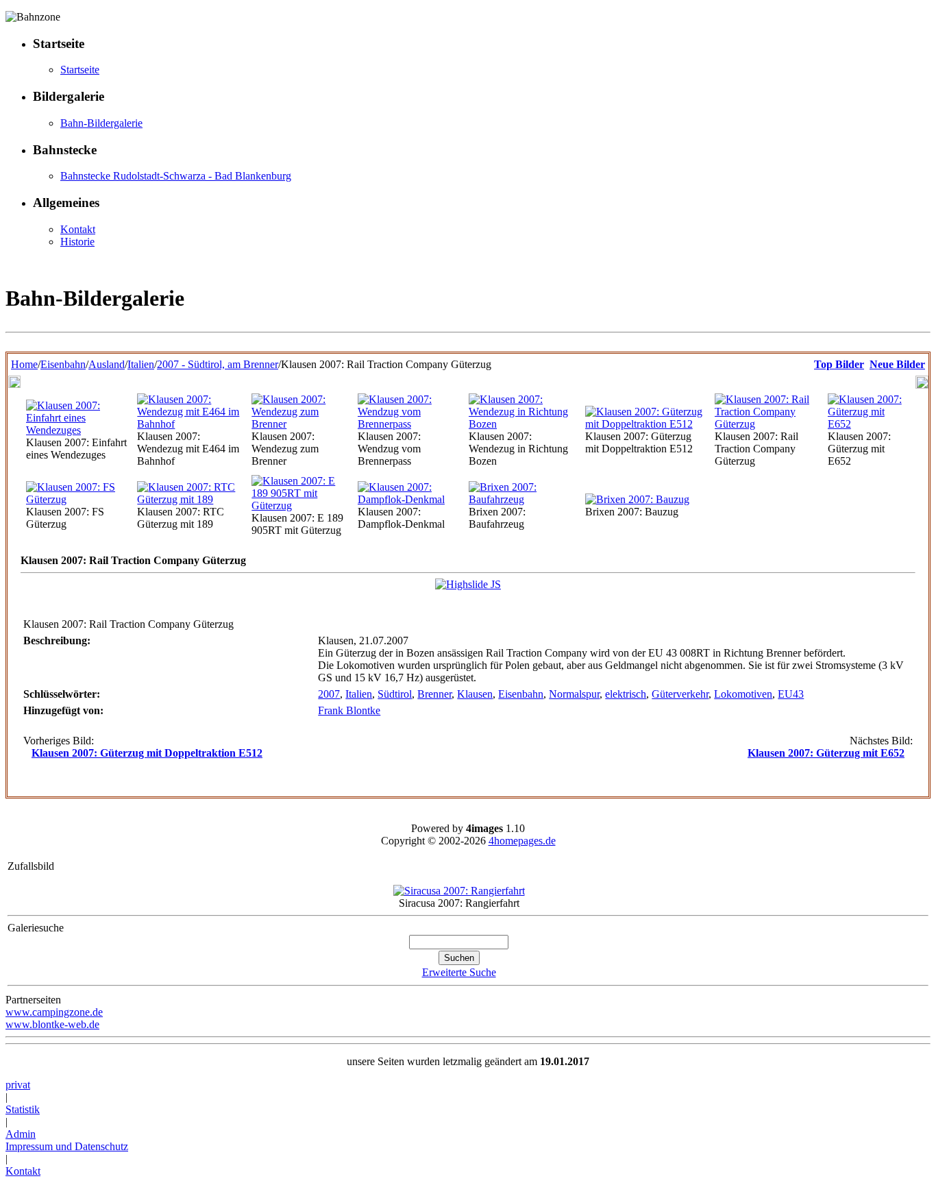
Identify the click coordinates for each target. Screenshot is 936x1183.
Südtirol (395, 694)
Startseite (79, 69)
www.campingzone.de (54, 1012)
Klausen (475, 694)
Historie (77, 241)
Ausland (106, 364)
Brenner (434, 694)
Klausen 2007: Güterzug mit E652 (826, 753)
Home (24, 364)
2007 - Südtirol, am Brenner (217, 364)
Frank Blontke (349, 710)
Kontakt (77, 229)
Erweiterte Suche (459, 972)
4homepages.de (522, 840)
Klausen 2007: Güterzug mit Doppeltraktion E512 (147, 753)
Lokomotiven (743, 694)
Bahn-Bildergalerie (101, 123)
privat (17, 1084)
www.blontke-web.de (52, 1024)
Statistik (22, 1109)
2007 (329, 694)
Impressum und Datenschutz (66, 1146)
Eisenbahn (63, 364)
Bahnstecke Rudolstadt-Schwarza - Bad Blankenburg (175, 176)
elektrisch (625, 694)
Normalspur (574, 694)
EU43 (791, 694)
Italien (140, 364)
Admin (20, 1134)
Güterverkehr (680, 694)
